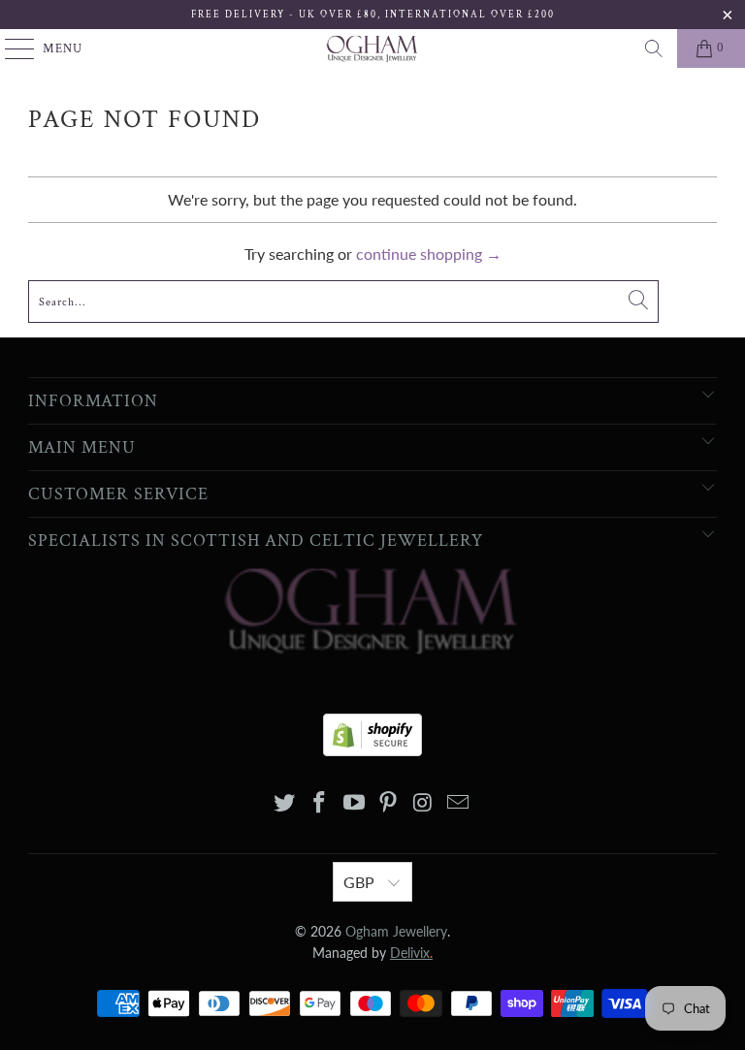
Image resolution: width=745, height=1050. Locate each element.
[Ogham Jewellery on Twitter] (285, 803)
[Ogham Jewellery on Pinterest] (389, 803)
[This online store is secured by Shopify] (372, 729)
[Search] (653, 48)
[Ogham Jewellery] (372, 48)
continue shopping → (429, 253)
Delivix (411, 952)
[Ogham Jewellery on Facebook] (320, 803)
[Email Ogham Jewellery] (457, 803)
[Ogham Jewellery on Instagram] (423, 803)
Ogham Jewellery (396, 931)
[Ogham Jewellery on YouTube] (354, 803)
